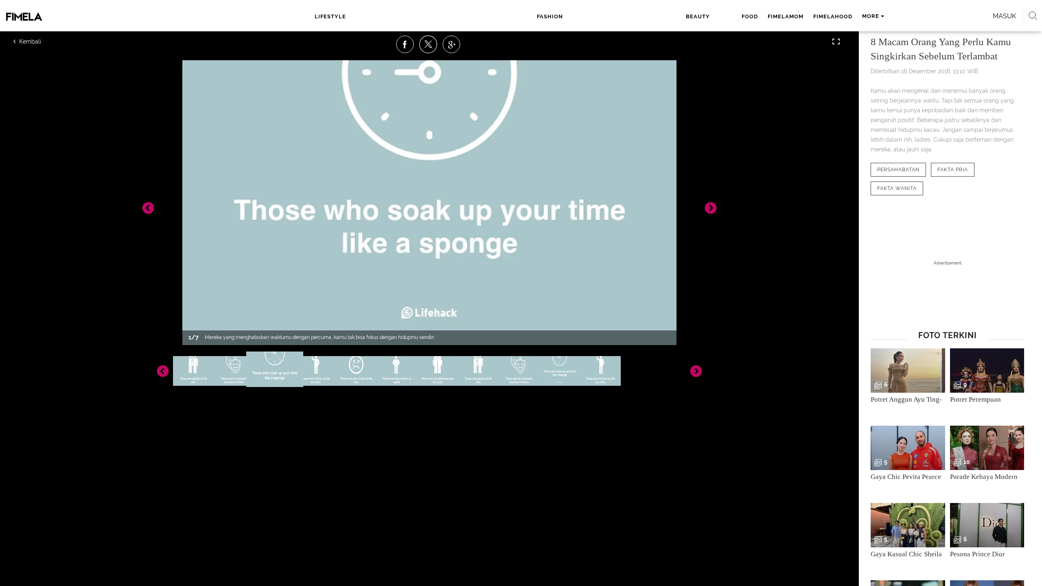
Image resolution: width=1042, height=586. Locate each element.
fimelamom (785, 16)
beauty (698, 16)
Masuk (1004, 16)
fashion (550, 16)
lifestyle (330, 16)
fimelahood (832, 16)
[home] (104, 17)
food (750, 16)
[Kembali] (42, 41)
